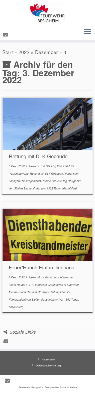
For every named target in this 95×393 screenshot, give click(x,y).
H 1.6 (42, 166)
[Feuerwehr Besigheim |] (47, 12)
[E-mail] (6, 34)
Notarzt (33, 292)
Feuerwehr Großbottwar (48, 284)
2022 (24, 52)
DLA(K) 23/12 (56, 166)
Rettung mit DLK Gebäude (38, 156)
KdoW (70, 166)
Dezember (46, 52)
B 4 (40, 277)
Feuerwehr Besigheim (30, 387)
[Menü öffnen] (87, 31)
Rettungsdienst (32, 181)
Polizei (43, 292)
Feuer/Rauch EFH (20, 284)
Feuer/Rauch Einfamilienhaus (41, 267)
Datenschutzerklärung (48, 365)
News (33, 166)
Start (7, 52)
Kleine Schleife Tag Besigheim (62, 181)
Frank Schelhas (68, 387)
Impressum (48, 359)
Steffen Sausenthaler (27, 188)
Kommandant (17, 299)
